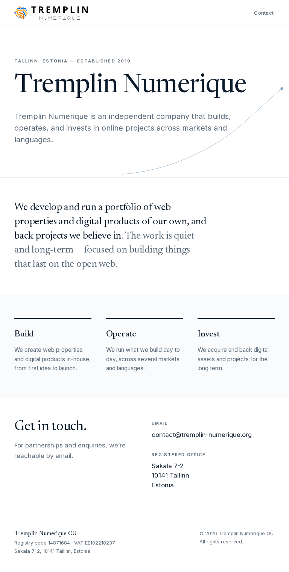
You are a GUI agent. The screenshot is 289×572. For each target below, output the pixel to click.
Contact (264, 13)
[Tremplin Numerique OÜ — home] (51, 12)
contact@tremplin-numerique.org (202, 434)
